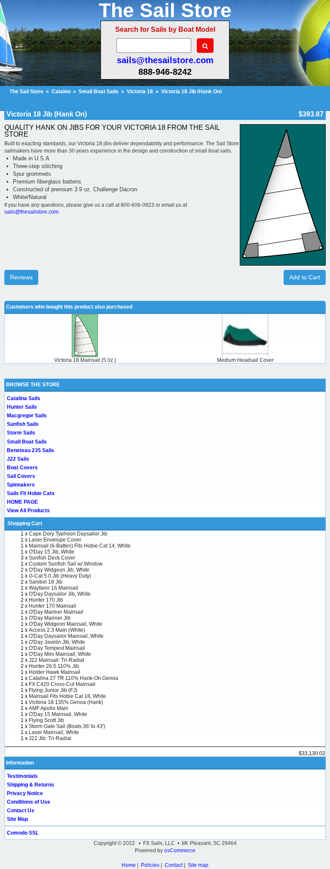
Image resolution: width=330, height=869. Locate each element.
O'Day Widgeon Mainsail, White (65, 624)
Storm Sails (21, 433)
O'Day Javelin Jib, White (57, 642)
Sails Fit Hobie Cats (31, 493)
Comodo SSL (23, 833)
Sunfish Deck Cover (52, 558)
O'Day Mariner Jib (49, 618)
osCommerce (180, 851)
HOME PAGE (22, 502)
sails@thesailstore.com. (32, 212)
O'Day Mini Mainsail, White (60, 654)
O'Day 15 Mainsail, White (58, 714)
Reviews (21, 277)
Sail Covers (21, 476)
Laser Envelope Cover (55, 540)
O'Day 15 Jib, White (51, 552)
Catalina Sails (23, 398)
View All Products (28, 511)
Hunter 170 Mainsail (52, 606)
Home (129, 865)
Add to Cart (304, 277)
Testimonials (22, 776)
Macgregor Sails (27, 416)
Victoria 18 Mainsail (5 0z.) (85, 360)
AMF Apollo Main (48, 708)
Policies (150, 865)
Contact (174, 865)
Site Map (17, 819)
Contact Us (20, 811)
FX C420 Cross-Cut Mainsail (62, 684)
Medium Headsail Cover (245, 360)
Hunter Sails (22, 407)
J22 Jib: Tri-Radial (50, 738)
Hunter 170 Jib (46, 600)
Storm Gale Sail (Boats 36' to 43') (67, 726)
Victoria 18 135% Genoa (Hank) (66, 702)
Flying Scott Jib (46, 720)
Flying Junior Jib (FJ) (53, 690)
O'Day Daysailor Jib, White (60, 594)
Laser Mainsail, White (54, 732)
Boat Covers (22, 468)
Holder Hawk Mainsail (54, 672)
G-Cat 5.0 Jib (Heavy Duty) (60, 576)
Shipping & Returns (30, 785)
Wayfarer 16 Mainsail (53, 588)
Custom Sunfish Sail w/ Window (66, 564)
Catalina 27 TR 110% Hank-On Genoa (73, 678)
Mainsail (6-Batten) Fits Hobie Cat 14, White (80, 546)
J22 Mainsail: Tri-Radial (56, 660)
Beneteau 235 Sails (30, 450)
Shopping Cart (24, 523)
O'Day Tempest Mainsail (57, 648)
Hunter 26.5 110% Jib (54, 666)
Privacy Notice (25, 793)
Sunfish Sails (23, 424)
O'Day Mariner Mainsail (56, 612)
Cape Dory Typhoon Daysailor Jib (68, 534)
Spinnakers (21, 485)
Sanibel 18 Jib (45, 582)
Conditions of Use (28, 802)
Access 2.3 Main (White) (57, 630)
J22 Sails (18, 459)
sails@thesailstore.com (165, 60)
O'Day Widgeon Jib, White (59, 570)
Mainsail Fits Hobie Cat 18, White (67, 696)
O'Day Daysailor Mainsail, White (66, 636)
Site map (198, 865)
